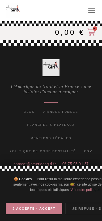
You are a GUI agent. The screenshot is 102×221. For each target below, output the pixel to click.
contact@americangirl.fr (35, 164)
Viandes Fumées (60, 111)
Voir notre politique (85, 190)
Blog (29, 111)
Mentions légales (51, 138)
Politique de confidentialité (43, 151)
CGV (88, 151)
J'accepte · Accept (34, 208)
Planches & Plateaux (51, 124)
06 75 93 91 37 (75, 164)
